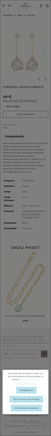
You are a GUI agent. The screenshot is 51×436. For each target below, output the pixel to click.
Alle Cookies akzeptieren (26, 408)
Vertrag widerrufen (36, 426)
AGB (25, 421)
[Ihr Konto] (41, 6)
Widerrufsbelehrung (14, 426)
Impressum (15, 421)
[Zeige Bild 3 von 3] (44, 59)
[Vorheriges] (39, 79)
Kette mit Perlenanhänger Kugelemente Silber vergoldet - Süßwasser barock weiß (25, 316)
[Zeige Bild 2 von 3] (44, 56)
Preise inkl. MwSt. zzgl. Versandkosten (20, 100)
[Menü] (3, 6)
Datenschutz (35, 421)
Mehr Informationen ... (29, 379)
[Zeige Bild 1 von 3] (44, 50)
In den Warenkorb (25, 114)
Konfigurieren (26, 390)
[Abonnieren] (44, 354)
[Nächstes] (45, 79)
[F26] (25, 51)
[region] (25, 284)
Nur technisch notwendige (26, 399)
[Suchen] (10, 6)
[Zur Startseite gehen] (25, 6)
